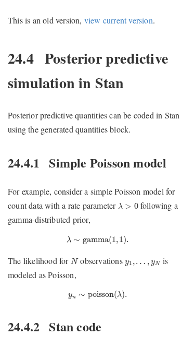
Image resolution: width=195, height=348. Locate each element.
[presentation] (128, 206)
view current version (118, 20)
